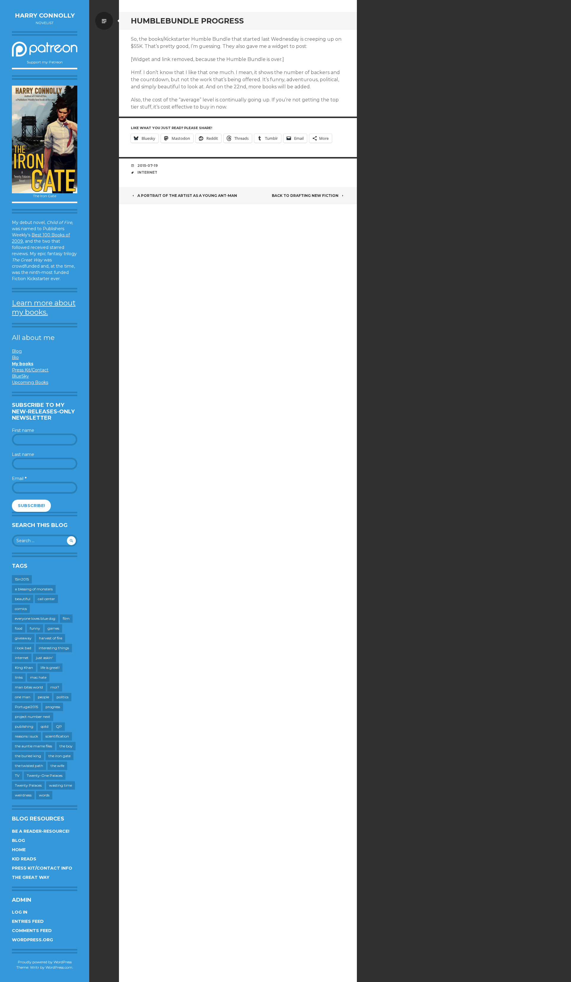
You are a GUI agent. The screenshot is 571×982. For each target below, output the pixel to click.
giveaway (23, 638)
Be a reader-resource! (40, 831)
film (66, 618)
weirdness (23, 795)
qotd (44, 726)
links (19, 677)
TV (17, 775)
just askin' (44, 657)
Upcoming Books (30, 382)
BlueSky (20, 376)
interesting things (54, 648)
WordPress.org (32, 939)
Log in (19, 912)
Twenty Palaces (28, 785)
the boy (66, 746)
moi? (54, 687)
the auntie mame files (33, 746)
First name (23, 430)
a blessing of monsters (34, 589)
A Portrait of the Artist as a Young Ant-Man (187, 195)
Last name (23, 454)
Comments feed (32, 930)
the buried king (28, 756)
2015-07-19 (147, 165)
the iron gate (59, 756)
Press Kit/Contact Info (42, 868)
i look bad (23, 648)
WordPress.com (59, 967)
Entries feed (28, 921)
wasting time (60, 785)
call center (46, 599)
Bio (15, 357)
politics (62, 697)
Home (19, 849)
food (18, 628)
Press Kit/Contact (30, 370)
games (53, 628)
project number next (32, 716)
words (44, 795)
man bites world (29, 687)
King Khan (24, 667)
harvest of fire (50, 638)
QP (59, 726)
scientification (57, 736)
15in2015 (22, 579)
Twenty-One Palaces (44, 775)
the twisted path (29, 765)
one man (22, 697)
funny (35, 628)
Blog (17, 351)
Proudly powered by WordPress (45, 962)
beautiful (22, 599)
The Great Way (30, 877)
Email (19, 478)
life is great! (49, 667)
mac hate (38, 677)
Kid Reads (24, 859)
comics (21, 608)
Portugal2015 (26, 707)
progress (53, 707)
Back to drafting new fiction (305, 195)
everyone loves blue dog (35, 618)
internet (22, 657)
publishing (24, 726)
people (43, 697)
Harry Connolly (45, 15)
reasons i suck (26, 736)
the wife (57, 765)
